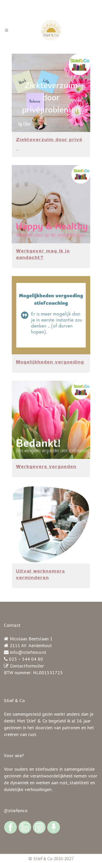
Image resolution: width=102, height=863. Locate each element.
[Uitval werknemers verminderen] (51, 524)
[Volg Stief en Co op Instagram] (39, 827)
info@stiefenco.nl (28, 652)
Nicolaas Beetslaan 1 (31, 639)
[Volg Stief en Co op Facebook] (10, 827)
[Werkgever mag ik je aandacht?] (51, 204)
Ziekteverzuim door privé (49, 139)
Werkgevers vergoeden (46, 466)
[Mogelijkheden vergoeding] (51, 315)
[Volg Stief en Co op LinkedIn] (24, 827)
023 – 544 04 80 (26, 659)
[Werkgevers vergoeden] (51, 420)
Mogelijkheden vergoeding (50, 361)
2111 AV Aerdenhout (31, 645)
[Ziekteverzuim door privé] (51, 93)
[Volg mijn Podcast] (53, 827)
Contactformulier (27, 666)
